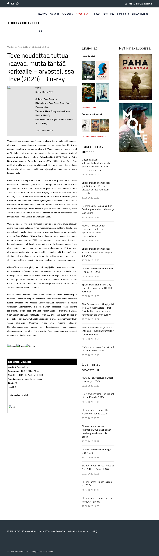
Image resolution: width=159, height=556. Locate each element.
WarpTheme (48, 551)
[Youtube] (12, 3)
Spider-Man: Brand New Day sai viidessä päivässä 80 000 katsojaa (97, 288)
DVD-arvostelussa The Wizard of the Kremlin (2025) (98, 348)
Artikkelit (67, 13)
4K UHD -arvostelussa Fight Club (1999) (97, 451)
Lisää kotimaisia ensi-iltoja (94, 137)
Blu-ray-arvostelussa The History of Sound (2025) (95, 411)
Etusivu (42, 13)
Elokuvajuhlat (140, 13)
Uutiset (54, 13)
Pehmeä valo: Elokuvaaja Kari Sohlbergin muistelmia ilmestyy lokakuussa (98, 209)
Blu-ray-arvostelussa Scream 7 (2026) (97, 483)
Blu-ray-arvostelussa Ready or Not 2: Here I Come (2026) (98, 467)
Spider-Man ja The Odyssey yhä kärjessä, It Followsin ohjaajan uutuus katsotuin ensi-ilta (96, 188)
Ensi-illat (108, 13)
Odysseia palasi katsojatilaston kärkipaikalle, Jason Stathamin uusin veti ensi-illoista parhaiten (96, 165)
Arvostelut (82, 13)
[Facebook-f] (8, 3)
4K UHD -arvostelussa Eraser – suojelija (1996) (97, 270)
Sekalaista (123, 13)
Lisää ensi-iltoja (89, 107)
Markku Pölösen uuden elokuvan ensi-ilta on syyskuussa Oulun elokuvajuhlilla (93, 231)
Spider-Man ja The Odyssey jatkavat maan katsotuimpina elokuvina (97, 252)
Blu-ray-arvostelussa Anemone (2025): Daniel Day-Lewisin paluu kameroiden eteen (97, 431)
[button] (40, 31)
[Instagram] (17, 3)
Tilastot (95, 13)
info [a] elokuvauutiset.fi (140, 3)
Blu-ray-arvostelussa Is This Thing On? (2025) (97, 499)
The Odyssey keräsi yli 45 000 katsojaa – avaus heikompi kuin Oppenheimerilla (98, 330)
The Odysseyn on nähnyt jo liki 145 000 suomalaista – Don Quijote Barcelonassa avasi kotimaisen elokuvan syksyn (98, 309)
